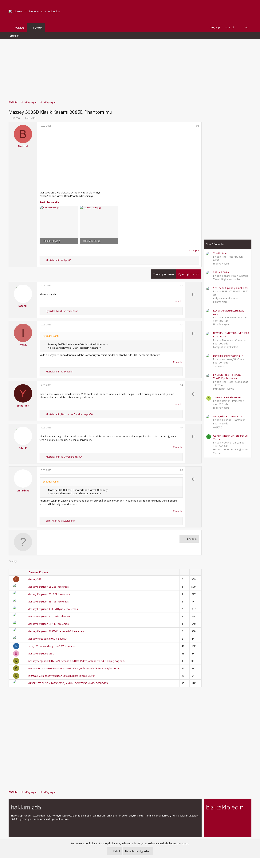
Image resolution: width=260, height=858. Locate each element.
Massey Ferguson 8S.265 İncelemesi (48, 586)
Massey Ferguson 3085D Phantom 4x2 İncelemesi (56, 631)
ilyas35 (23, 345)
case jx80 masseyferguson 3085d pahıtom (52, 646)
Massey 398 (34, 579)
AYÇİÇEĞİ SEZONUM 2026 (227, 416)
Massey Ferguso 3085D (41, 653)
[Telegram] (235, 818)
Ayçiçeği (217, 427)
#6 (181, 470)
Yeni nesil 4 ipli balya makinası (230, 288)
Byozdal (15, 118)
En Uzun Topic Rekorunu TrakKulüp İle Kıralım (227, 376)
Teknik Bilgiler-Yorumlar (226, 279)
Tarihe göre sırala (163, 274)
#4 (181, 385)
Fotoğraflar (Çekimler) (225, 347)
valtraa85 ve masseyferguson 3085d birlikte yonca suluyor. (62, 675)
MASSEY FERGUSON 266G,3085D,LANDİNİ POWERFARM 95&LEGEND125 (68, 683)
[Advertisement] (130, 68)
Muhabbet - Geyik (223, 388)
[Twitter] (241, 818)
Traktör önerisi (221, 253)
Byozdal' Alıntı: (51, 336)
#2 (181, 285)
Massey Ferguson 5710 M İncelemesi (49, 616)
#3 (181, 324)
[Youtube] (208, 826)
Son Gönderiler (215, 244)
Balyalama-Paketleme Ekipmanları (225, 300)
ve (58, 260)
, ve (62, 311)
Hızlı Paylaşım (221, 263)
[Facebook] (208, 818)
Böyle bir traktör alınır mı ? (228, 355)
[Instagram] (215, 818)
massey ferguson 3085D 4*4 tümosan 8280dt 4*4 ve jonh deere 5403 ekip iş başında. (76, 661)
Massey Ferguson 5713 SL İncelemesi (49, 594)
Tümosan (218, 366)
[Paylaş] (193, 126)
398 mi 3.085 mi (221, 272)
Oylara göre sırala (188, 274)
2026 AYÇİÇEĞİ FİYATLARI (227, 397)
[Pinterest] (228, 818)
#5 (181, 427)
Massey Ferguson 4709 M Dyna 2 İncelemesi (53, 609)
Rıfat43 (23, 448)
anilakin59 (23, 490)
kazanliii (23, 306)
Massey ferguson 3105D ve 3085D (47, 638)
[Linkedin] (221, 818)
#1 (197, 125)
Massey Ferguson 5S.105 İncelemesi (48, 601)
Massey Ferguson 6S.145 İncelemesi (48, 624)
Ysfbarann (23, 405)
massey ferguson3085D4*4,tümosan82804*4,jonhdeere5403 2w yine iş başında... (74, 668)
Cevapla (194, 250)
